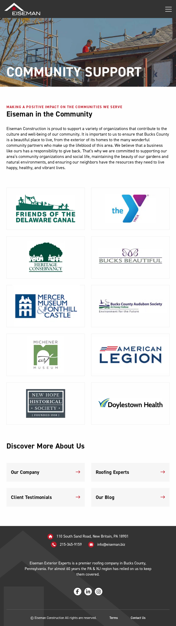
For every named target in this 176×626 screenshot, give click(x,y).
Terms (113, 618)
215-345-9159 (70, 544)
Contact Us (138, 618)
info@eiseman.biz (111, 544)
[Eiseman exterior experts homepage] (20, 9)
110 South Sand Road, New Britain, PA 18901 (92, 536)
